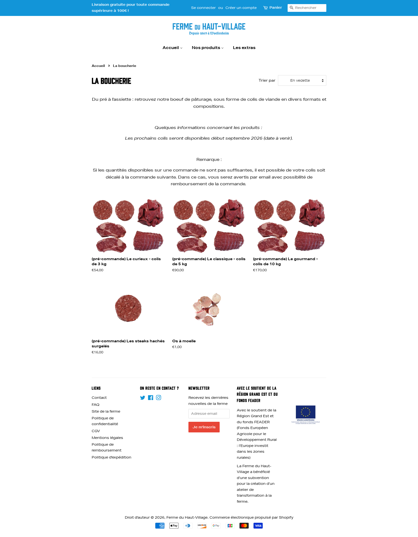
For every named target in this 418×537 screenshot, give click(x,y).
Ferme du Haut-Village (187, 517)
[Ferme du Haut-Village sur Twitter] (142, 398)
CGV (96, 431)
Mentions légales (107, 438)
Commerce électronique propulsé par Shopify (251, 517)
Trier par (267, 80)
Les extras (244, 47)
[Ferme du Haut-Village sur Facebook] (150, 398)
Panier (275, 7)
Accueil (171, 47)
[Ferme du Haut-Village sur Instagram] (158, 398)
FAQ (95, 404)
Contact (99, 397)
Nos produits (206, 47)
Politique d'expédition (111, 457)
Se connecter (203, 8)
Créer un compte (241, 8)
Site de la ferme (106, 411)
